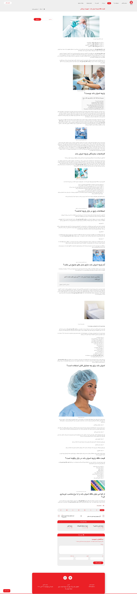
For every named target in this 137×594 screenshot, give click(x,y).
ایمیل (88, 556)
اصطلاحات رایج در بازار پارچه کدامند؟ (97, 103)
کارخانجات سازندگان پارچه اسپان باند (97, 102)
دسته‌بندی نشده (99, 505)
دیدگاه (101, 544)
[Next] (59, 521)
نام (102, 556)
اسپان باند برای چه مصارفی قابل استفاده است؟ (95, 106)
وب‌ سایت (72, 556)
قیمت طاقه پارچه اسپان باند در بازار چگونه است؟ (95, 107)
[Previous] (61, 521)
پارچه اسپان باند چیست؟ (99, 101)
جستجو (37, 19)
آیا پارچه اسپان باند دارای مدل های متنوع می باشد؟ (95, 105)
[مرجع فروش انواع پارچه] (131, 3)
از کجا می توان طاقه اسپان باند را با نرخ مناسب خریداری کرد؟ (93, 109)
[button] (96, 510)
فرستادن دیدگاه (98, 562)
